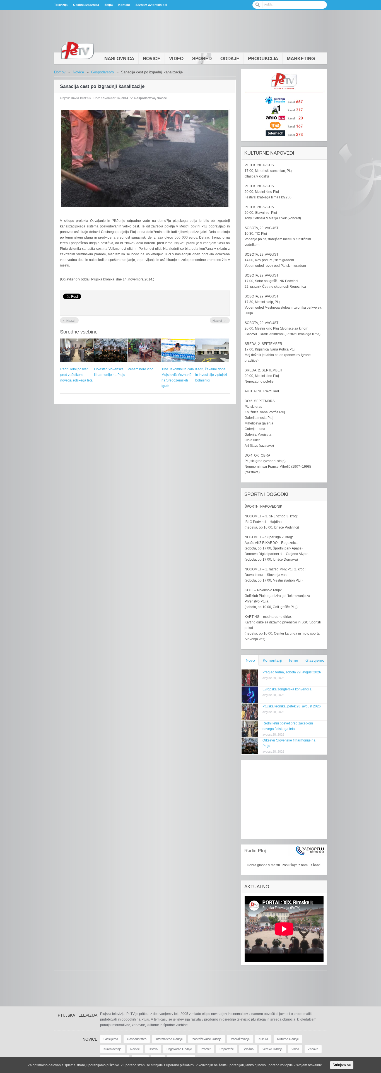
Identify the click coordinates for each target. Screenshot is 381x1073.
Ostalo (153, 1049)
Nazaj (68, 320)
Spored (202, 58)
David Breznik (81, 98)
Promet (206, 1049)
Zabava (313, 1049)
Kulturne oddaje (288, 1039)
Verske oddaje (272, 1049)
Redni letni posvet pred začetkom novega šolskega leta (76, 374)
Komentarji (272, 660)
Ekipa (109, 4)
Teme (293, 660)
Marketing (301, 58)
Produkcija (263, 58)
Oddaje (229, 58)
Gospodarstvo (102, 72)
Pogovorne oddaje (179, 1049)
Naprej (219, 320)
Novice (151, 58)
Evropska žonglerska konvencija (287, 689)
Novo (250, 660)
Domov (60, 72)
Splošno (248, 1049)
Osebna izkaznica (86, 4)
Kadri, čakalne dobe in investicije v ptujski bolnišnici (211, 374)
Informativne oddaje (169, 1039)
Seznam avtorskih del (151, 4)
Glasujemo (314, 660)
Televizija (60, 4)
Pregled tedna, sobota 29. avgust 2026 (291, 672)
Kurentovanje (112, 1049)
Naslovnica (119, 58)
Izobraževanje (240, 1039)
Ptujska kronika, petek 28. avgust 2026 (291, 706)
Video (176, 58)
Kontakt (124, 4)
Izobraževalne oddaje (206, 1039)
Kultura (263, 1039)
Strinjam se (341, 1065)
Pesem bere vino (140, 369)
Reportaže (227, 1049)
